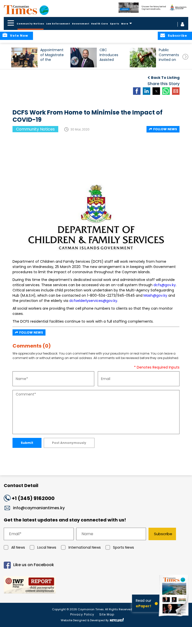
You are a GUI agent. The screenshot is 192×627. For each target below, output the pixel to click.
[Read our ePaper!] (174, 617)
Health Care (99, 23)
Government (80, 23)
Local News (46, 547)
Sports (114, 23)
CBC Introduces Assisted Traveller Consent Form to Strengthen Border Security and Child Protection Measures (111, 57)
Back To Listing (165, 77)
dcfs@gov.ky (165, 284)
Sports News (123, 547)
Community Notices (30, 23)
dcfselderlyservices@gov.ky (93, 300)
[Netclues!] (117, 620)
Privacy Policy (82, 614)
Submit (27, 443)
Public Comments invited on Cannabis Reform (169, 57)
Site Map (106, 614)
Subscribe (163, 533)
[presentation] (185, 57)
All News (18, 547)
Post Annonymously (69, 443)
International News (84, 547)
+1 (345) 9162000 (33, 498)
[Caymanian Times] (26, 9)
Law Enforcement (58, 23)
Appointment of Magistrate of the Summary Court (52, 57)
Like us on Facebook (33, 565)
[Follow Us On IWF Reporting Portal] (96, 585)
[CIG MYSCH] (153, 7)
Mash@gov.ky (155, 295)
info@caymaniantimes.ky (39, 508)
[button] (24, 57)
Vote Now (19, 35)
